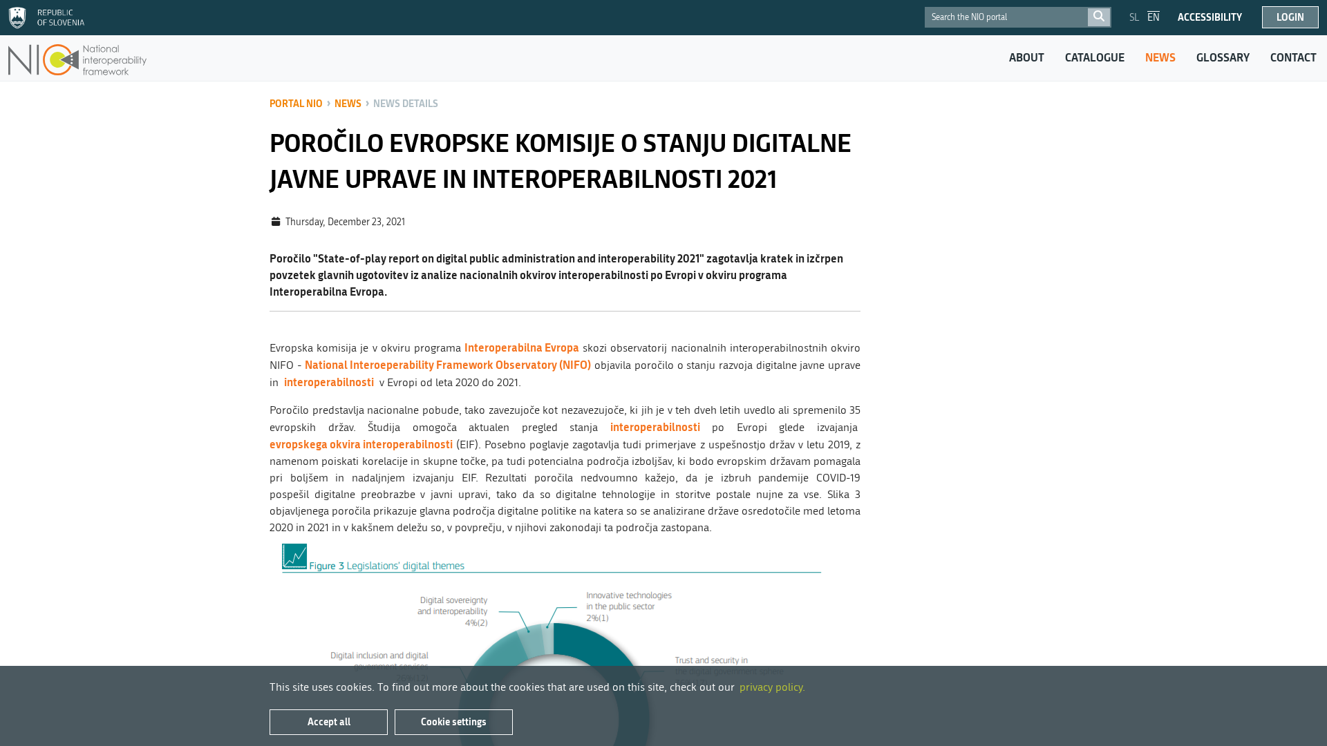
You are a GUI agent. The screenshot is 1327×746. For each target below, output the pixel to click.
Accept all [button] (329, 721)
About (1026, 57)
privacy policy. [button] (772, 687)
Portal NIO (296, 103)
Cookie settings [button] (454, 721)
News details (405, 103)
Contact (1293, 57)
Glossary (1223, 57)
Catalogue (1094, 57)
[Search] (1099, 17)
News (1160, 57)
